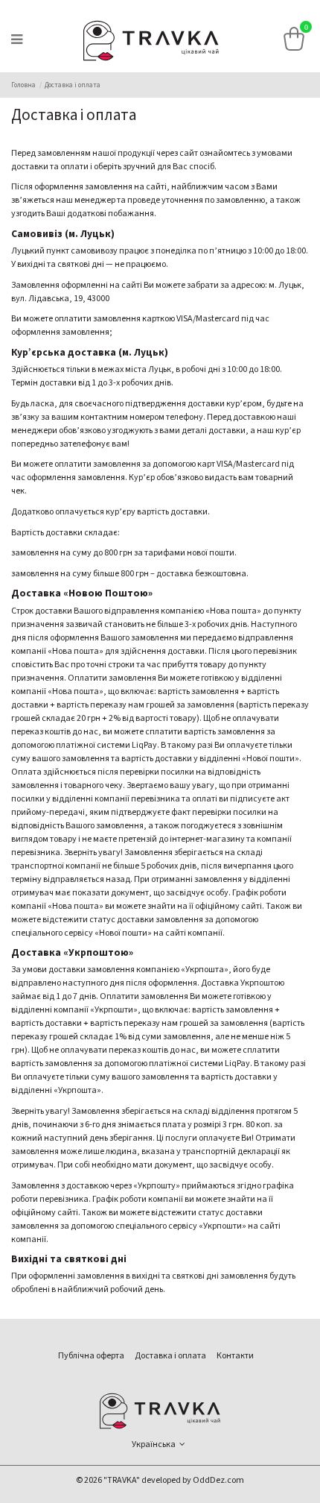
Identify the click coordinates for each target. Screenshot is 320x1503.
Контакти (235, 1355)
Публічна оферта (91, 1355)
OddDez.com (218, 1480)
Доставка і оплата (170, 1355)
